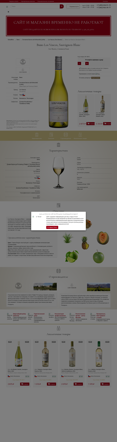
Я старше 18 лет (52, 227)
